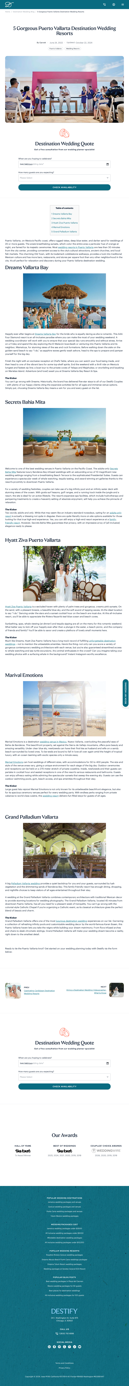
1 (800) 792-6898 (66, 1333)
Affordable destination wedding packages (64, 1238)
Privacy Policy (64, 1368)
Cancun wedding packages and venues (64, 1207)
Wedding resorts (73, 49)
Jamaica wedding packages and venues (64, 1202)
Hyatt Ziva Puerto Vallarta (64, 222)
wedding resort (51, 795)
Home (7, 12)
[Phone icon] (104, 4)
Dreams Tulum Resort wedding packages (64, 1264)
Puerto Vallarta (56, 49)
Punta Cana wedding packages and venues (64, 1211)
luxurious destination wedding (71, 921)
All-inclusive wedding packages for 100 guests (64, 1295)
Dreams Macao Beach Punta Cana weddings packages (64, 1259)
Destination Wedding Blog (24, 12)
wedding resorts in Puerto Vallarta (76, 247)
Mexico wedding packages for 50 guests (65, 1286)
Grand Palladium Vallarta (64, 231)
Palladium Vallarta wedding (25, 883)
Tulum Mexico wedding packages (64, 1216)
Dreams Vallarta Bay (61, 213)
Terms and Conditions (64, 1363)
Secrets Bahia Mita (61, 218)
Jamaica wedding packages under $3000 (64, 1228)
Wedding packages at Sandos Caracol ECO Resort (64, 1269)
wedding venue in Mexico (53, 741)
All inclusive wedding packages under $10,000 (64, 1242)
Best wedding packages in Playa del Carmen (64, 1281)
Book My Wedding (125, 693)
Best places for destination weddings (64, 1291)
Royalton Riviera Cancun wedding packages (64, 1255)
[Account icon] (113, 4)
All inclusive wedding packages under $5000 (64, 1233)
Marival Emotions (60, 227)
